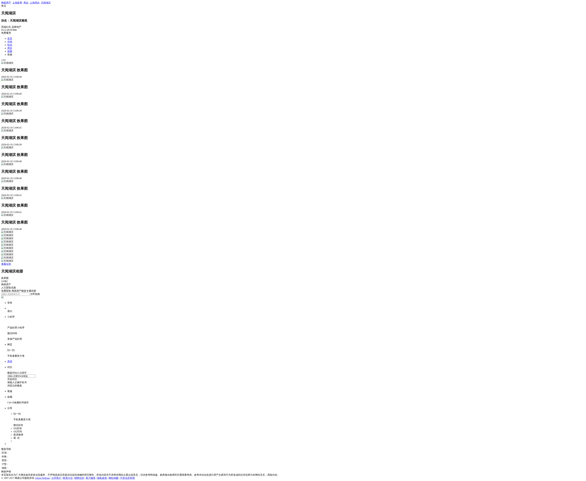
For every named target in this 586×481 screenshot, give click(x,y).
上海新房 (17, 2)
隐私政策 (102, 478)
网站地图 (113, 478)
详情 (9, 41)
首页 (9, 38)
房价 (9, 48)
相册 (9, 51)
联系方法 (68, 478)
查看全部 (6, 264)
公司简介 (56, 478)
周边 (26, 2)
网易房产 (6, 2)
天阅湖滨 (46, 2)
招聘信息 (79, 478)
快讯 (9, 45)
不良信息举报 (127, 478)
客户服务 (91, 478)
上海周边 (35, 2)
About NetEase (42, 478)
